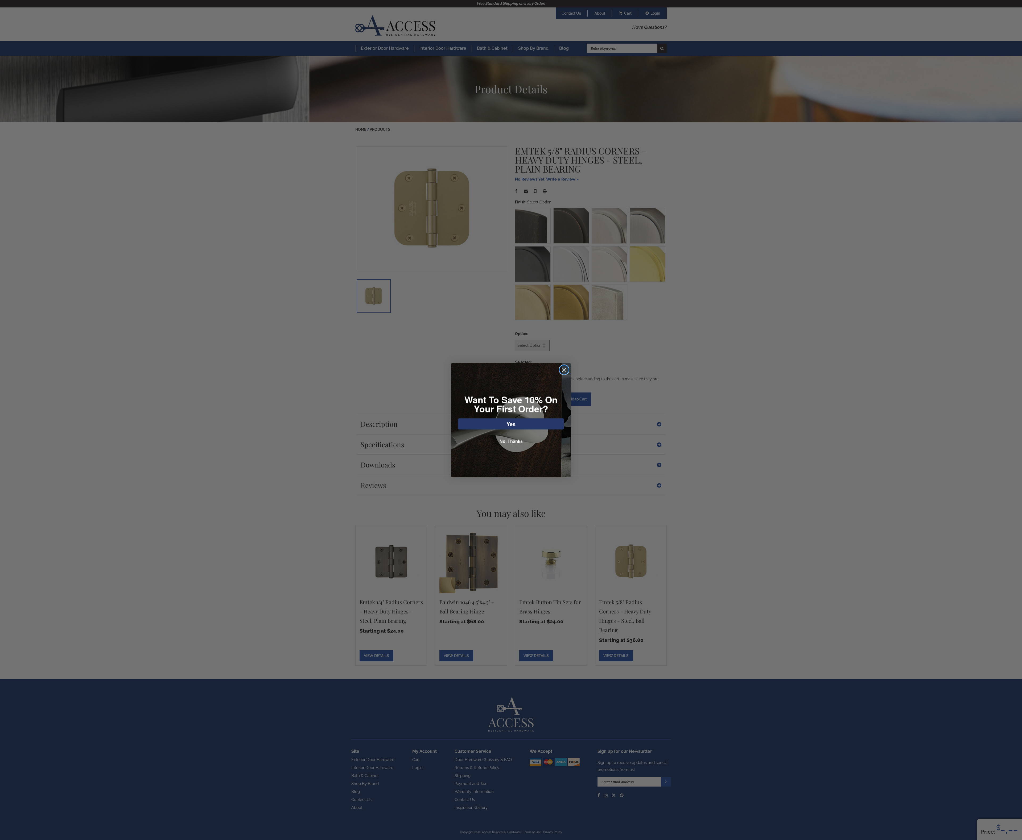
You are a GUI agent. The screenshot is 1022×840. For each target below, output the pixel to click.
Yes (511, 424)
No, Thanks (511, 441)
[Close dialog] (564, 369)
